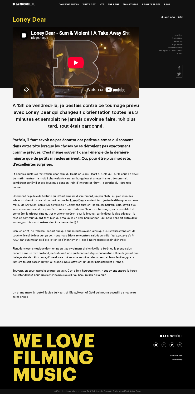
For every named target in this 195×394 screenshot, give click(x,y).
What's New (89, 4)
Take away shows (69, 4)
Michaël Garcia (124, 391)
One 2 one (113, 4)
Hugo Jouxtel (177, 44)
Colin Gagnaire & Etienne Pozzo (170, 51)
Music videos (130, 4)
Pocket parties (151, 4)
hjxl (181, 17)
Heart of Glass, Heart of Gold (89, 174)
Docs (167, 4)
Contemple (108, 391)
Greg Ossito (136, 391)
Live (102, 4)
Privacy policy (177, 359)
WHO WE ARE (176, 355)
